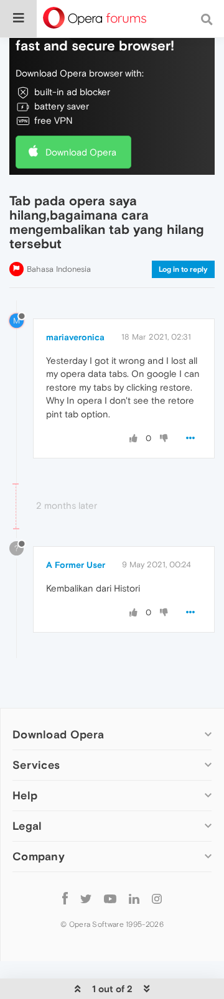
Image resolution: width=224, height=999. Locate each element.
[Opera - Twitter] (86, 898)
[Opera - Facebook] (65, 898)
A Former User (75, 565)
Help (24, 795)
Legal (27, 825)
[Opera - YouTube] (110, 898)
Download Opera (80, 152)
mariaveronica (75, 337)
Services (36, 764)
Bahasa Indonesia (59, 269)
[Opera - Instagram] (157, 898)
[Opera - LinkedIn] (134, 898)
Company (38, 856)
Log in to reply (183, 269)
